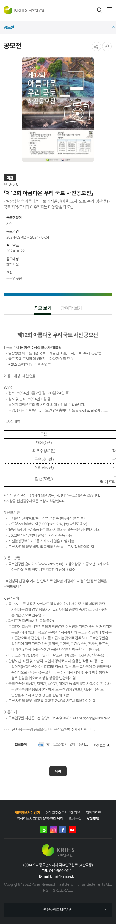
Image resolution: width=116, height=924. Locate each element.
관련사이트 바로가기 (58, 909)
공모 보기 (42, 308)
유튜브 (72, 829)
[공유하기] (96, 46)
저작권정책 (93, 812)
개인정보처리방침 (27, 812)
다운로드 (99, 745)
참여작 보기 (71, 308)
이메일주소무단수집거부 (63, 812)
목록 (58, 771)
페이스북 (62, 829)
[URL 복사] (107, 46)
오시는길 (75, 818)
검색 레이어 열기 (99, 10)
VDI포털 (93, 818)
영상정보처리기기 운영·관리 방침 (40, 818)
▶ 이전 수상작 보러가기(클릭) (42, 347)
